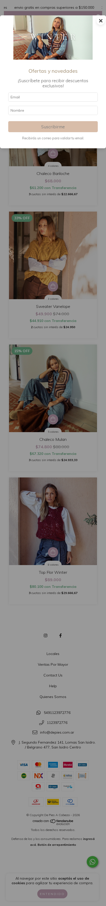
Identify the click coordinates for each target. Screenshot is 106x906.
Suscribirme (53, 126)
